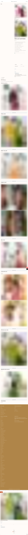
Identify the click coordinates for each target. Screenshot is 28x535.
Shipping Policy (2, 412)
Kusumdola (2, 422)
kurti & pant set (2, 479)
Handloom (2, 466)
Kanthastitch (2, 467)
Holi (1, 454)
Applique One (2, 428)
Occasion (2, 447)
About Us (2, 408)
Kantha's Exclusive (3, 442)
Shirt (1, 481)
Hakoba (1, 421)
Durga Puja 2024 (2, 434)
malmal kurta (2, 443)
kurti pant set (2, 480)
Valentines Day (2, 456)
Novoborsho (2, 455)
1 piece (1, 475)
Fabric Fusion (2, 436)
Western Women (3, 474)
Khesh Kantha (2, 469)
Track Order (14, 0)
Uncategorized (2, 473)
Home (1, 407)
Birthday (2, 449)
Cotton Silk (2, 462)
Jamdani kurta (2, 441)
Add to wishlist (1, 529)
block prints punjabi (3, 430)
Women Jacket (2, 486)
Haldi (1, 453)
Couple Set (2, 417)
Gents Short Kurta (3, 437)
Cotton (1, 461)
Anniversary (2, 448)
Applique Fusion (3, 460)
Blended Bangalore (3, 468)
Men (15, 408)
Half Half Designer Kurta (4, 440)
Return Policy (2, 414)
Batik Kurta (2, 429)
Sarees (15, 407)
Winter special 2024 (3, 482)
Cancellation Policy (3, 413)
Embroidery (2, 423)
